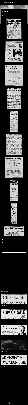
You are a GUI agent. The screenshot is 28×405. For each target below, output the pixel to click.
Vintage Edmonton (8, 2)
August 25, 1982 (4, 305)
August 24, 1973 (4, 320)
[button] (2, 15)
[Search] (26, 2)
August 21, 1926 (4, 351)
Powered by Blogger (15, 403)
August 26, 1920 (4, 366)
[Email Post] (2, 239)
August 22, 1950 (4, 336)
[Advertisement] (14, 271)
